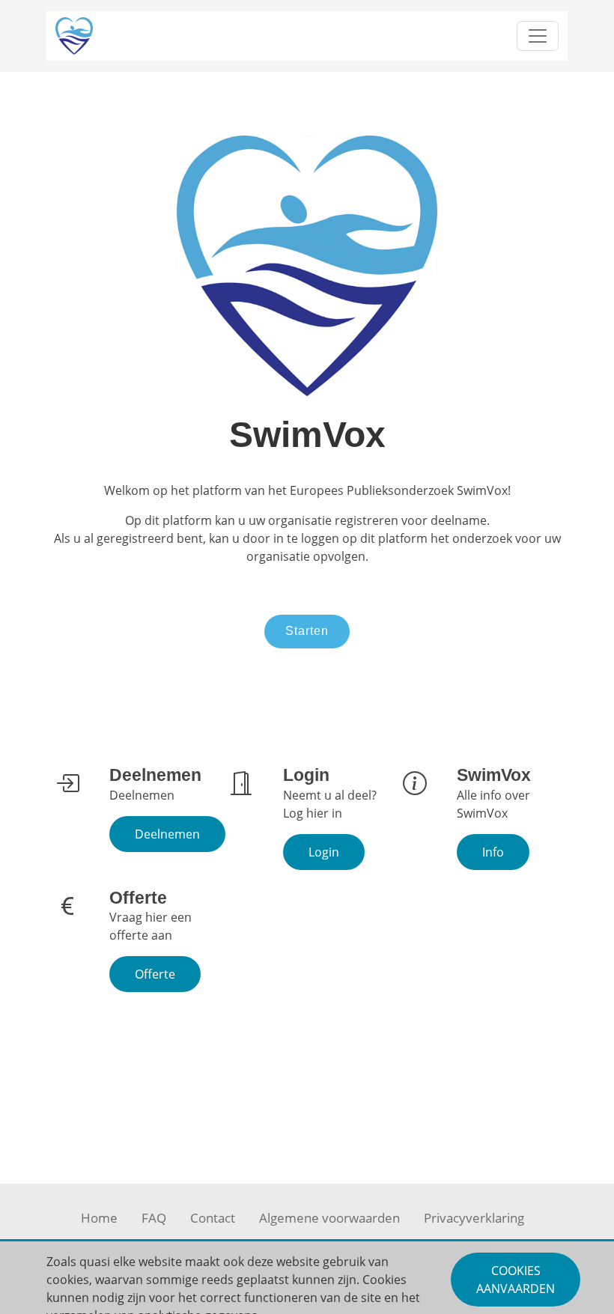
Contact (212, 1217)
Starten (307, 630)
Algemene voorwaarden (329, 1217)
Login (323, 852)
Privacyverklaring (474, 1217)
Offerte (155, 974)
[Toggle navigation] (538, 36)
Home (99, 1217)
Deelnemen (167, 834)
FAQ (154, 1217)
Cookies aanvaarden (515, 1279)
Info (493, 852)
